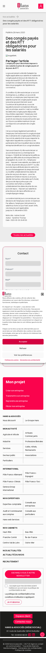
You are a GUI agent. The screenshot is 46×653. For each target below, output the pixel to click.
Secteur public (9, 455)
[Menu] (4, 6)
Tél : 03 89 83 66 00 (19, 635)
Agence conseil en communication (24, 645)
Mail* (7, 279)
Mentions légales (10, 648)
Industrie (6, 441)
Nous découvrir (9, 420)
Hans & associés (12, 416)
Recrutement (11, 561)
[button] (42, 294)
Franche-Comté (10, 537)
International (11, 469)
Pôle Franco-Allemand (12, 474)
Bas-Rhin (29, 532)
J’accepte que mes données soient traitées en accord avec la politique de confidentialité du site (24, 588)
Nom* (8, 258)
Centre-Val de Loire (11, 542)
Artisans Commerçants (31, 434)
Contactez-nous (23, 621)
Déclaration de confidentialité (30, 360)
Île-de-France (31, 537)
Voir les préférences (23, 355)
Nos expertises (11, 498)
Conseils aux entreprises (30, 504)
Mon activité (10, 428)
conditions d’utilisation (14, 597)
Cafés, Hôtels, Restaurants (31, 448)
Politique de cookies (12, 360)
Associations (30, 455)
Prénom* (9, 269)
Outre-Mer (29, 542)
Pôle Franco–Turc (32, 481)
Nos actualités (9, 17)
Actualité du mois (13, 554)
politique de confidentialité (18, 594)
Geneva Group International (9, 488)
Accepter (23, 341)
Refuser (23, 348)
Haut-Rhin (7, 532)
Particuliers (8, 460)
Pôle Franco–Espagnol (31, 474)
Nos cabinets (10, 528)
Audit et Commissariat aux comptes (12, 512)
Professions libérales (34, 441)
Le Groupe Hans (32, 420)
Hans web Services (11, 519)
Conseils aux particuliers (30, 512)
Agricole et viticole (11, 434)
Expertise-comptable (12, 504)
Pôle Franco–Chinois (11, 481)
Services (7, 448)
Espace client (23, 616)
